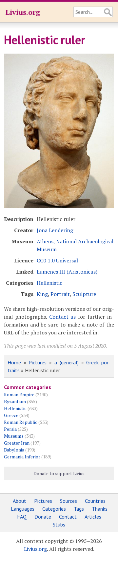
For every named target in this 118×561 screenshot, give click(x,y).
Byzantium (15, 401)
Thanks (100, 508)
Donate (42, 516)
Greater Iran (17, 443)
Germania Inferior (22, 456)
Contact (68, 516)
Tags (79, 508)
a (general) (66, 362)
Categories (54, 508)
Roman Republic (20, 422)
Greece (11, 415)
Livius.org (22, 12)
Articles (93, 516)
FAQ (22, 516)
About (19, 501)
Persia (10, 429)
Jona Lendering (55, 230)
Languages (22, 508)
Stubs (59, 524)
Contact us (62, 316)
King (42, 294)
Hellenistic (49, 282)
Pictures (38, 362)
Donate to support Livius (59, 473)
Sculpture (84, 294)
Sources (68, 501)
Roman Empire (19, 394)
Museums (14, 436)
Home (14, 362)
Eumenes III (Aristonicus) (67, 271)
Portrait (60, 294)
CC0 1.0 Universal (57, 260)
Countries (95, 501)
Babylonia (14, 450)
